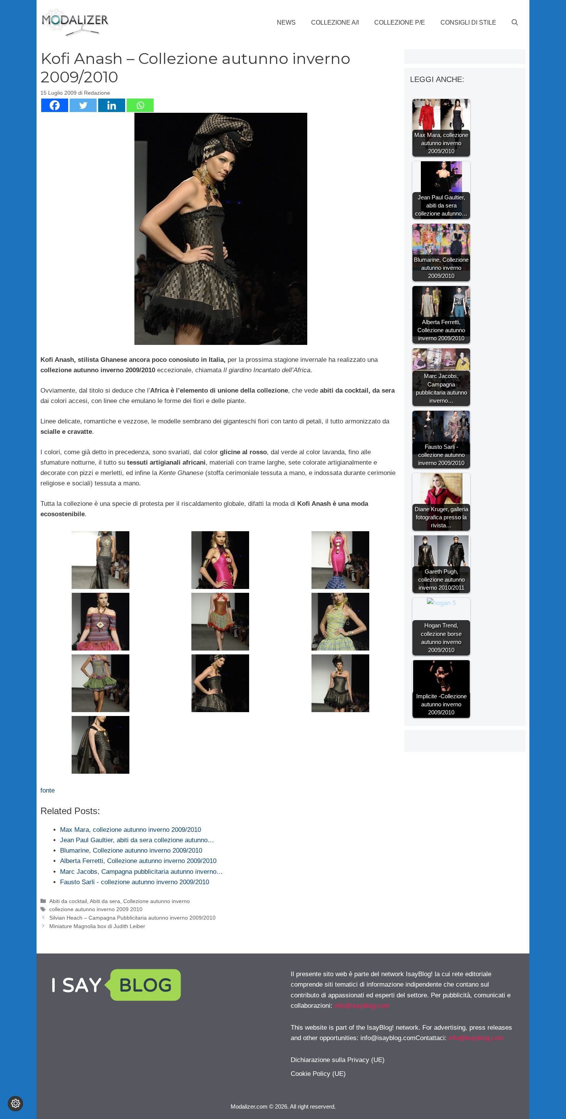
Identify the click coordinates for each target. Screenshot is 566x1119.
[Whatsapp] (140, 105)
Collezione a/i (335, 22)
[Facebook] (54, 105)
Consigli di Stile (468, 22)
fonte (47, 790)
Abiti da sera (105, 901)
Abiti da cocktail (68, 901)
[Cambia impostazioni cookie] (15, 1103)
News (286, 22)
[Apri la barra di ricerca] (515, 22)
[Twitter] (83, 105)
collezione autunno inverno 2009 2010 (95, 909)
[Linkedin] (111, 105)
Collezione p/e (399, 22)
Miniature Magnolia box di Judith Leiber (97, 926)
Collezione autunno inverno (156, 901)
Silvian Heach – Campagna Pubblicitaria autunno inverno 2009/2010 (132, 918)
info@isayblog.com (361, 1005)
